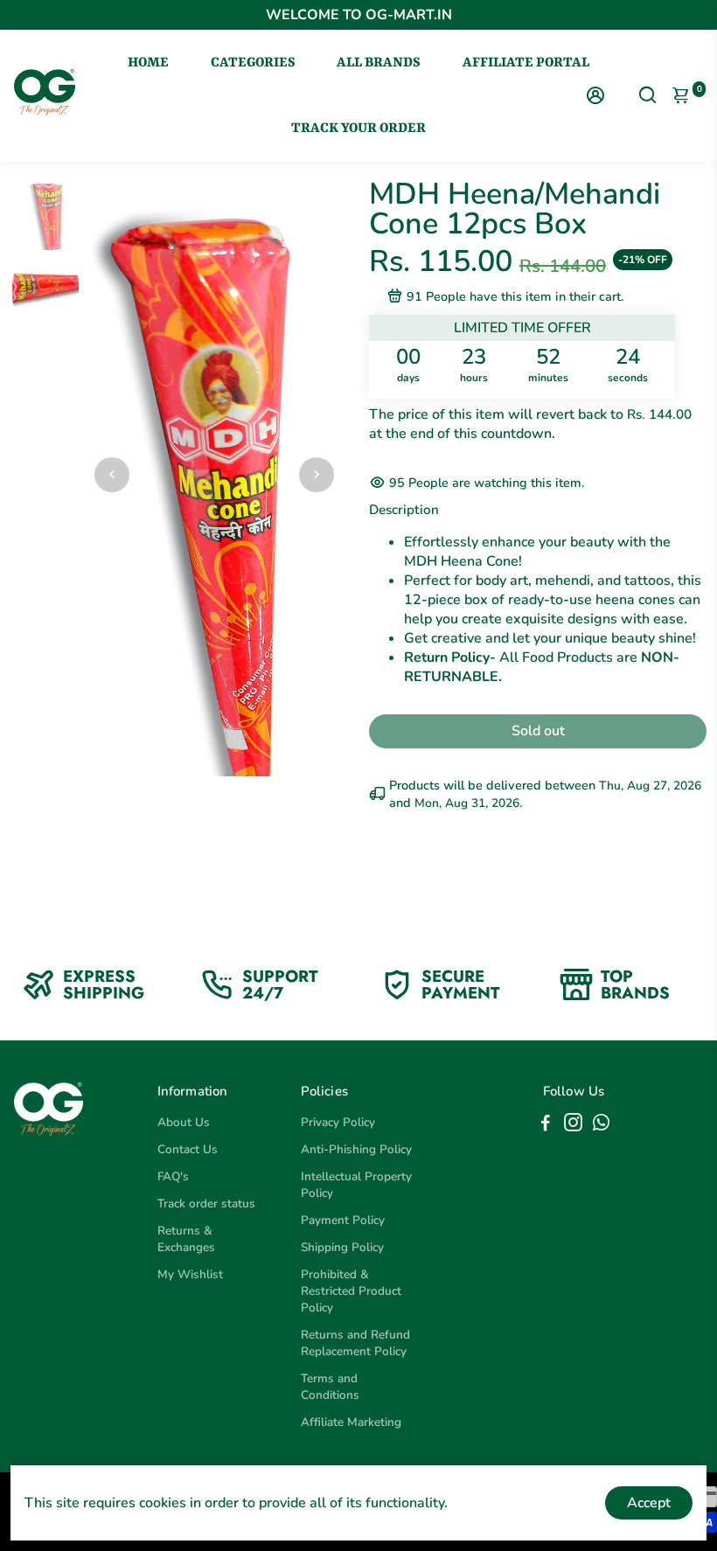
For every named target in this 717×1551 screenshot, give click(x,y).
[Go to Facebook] (545, 1125)
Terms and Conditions (330, 1386)
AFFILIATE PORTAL (526, 63)
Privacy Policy (338, 1122)
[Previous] (111, 474)
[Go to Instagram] (573, 1125)
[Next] (316, 474)
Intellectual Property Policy (356, 1184)
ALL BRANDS (379, 63)
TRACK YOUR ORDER (358, 128)
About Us (183, 1122)
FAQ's (173, 1176)
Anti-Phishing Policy (356, 1149)
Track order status (206, 1203)
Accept (649, 1503)
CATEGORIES (253, 63)
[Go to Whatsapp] (601, 1125)
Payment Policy (343, 1220)
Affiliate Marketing (351, 1422)
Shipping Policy (342, 1247)
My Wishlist (190, 1274)
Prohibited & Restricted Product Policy (351, 1291)
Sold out (538, 731)
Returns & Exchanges (186, 1238)
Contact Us (187, 1149)
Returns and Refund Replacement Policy (355, 1343)
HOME (148, 63)
